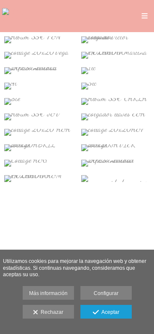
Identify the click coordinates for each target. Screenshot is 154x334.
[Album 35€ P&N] (38, 39)
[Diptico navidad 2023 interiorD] (115, 163)
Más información (48, 293)
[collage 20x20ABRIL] (38, 147)
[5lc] (115, 86)
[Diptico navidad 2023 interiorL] (38, 70)
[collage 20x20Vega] (38, 55)
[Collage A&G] (38, 163)
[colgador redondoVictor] (115, 39)
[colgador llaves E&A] (115, 116)
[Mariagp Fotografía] (39, 16)
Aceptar (109, 312)
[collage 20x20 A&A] (38, 132)
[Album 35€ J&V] (38, 116)
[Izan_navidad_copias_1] (115, 178)
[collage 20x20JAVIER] (115, 147)
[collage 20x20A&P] (115, 132)
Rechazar (50, 312)
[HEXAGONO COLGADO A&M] (38, 178)
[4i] (38, 86)
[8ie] (38, 101)
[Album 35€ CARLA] (115, 101)
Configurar (106, 293)
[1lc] (115, 70)
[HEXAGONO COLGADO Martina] (115, 55)
